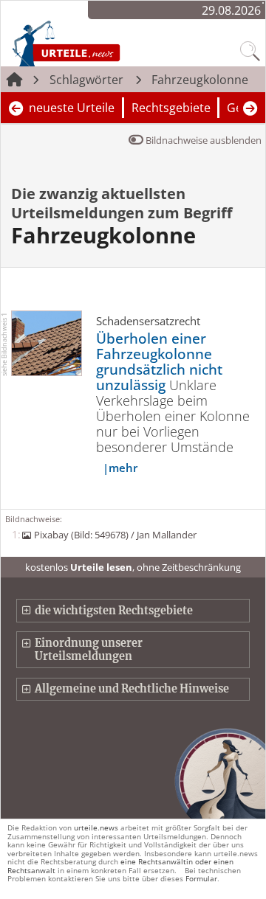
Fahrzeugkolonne (199, 80)
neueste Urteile (72, 108)
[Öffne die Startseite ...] (96, 42)
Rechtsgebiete (171, 108)
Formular (201, 878)
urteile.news (96, 827)
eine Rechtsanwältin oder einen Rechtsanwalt (120, 865)
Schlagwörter (86, 80)
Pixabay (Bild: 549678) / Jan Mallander (115, 534)
